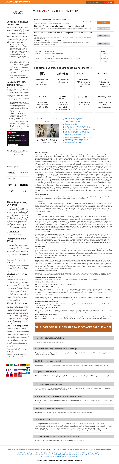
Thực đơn (109, 2)
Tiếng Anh (21, 454)
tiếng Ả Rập (61, 456)
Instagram (16, 315)
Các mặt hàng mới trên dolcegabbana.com (42, 82)
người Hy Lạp (98, 454)
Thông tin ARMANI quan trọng (72, 121)
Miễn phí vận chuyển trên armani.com (50, 19)
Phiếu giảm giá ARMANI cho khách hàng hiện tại (77, 132)
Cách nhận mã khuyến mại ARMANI (74, 141)
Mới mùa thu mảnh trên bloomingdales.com (104, 105)
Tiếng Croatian (30, 454)
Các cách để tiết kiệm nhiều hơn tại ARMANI (76, 126)
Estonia (69, 454)
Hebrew (69, 456)
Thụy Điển (84, 454)
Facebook (25, 315)
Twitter (20, 315)
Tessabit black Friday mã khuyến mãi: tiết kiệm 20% (42, 105)
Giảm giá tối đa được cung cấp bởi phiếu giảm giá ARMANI (80, 129)
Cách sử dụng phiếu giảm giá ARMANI (74, 142)
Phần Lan (76, 454)
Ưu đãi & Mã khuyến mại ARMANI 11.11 (75, 134)
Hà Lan (85, 453)
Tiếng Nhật (31, 453)
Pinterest (19, 317)
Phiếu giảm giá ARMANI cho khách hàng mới (76, 131)
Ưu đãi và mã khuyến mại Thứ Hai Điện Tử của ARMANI (79, 137)
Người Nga (48, 453)
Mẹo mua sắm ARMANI (71, 124)
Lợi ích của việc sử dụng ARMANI (73, 123)
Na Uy (38, 454)
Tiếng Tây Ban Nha (75, 453)
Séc (44, 454)
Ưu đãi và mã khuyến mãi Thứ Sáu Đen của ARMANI (78, 136)
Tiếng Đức (56, 453)
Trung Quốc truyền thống (49, 456)
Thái (90, 454)
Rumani (76, 456)
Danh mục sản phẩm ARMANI (72, 120)
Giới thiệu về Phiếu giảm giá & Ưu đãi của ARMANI (78, 128)
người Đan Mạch (60, 454)
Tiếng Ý (99, 453)
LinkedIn (13, 317)
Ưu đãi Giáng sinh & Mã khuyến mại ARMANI (76, 139)
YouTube (9, 317)
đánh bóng (50, 454)
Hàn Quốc (39, 453)
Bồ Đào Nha (22, 453)
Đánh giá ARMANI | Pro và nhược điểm (75, 118)
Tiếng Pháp (64, 453)
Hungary (91, 453)
